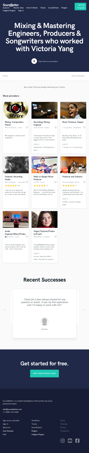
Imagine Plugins (9, 11)
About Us (6, 427)
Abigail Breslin (38, 147)
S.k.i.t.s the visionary (75, 147)
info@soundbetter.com (12, 409)
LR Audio (44, 329)
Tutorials (63, 424)
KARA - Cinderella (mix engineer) (43, 259)
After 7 (36, 150)
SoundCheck (53, 8)
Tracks (43, 8)
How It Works (32, 8)
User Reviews (8, 431)
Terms (62, 420)
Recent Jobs (19, 8)
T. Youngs (65, 147)
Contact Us (64, 431)
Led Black (65, 202)
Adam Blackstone (48, 147)
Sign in (21, 11)
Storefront (36, 420)
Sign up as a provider (11, 420)
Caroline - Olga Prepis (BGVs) (42, 256)
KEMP (64, 205)
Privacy (63, 427)
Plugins (64, 8)
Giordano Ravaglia (74, 202)
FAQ (4, 434)
